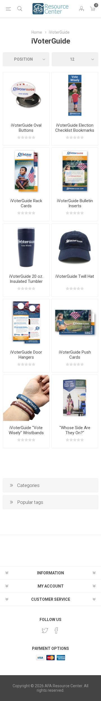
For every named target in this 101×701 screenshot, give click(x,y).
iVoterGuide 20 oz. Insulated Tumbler (26, 279)
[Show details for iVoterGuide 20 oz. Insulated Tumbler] (26, 247)
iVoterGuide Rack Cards (26, 203)
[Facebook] (56, 630)
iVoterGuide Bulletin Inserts (75, 203)
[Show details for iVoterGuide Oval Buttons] (26, 95)
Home (36, 32)
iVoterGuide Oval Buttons (26, 128)
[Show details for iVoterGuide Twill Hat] (75, 247)
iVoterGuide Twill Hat (75, 276)
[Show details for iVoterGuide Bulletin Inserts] (75, 171)
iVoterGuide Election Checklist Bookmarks (74, 128)
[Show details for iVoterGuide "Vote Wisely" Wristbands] (26, 398)
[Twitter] (44, 630)
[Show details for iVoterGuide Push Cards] (75, 322)
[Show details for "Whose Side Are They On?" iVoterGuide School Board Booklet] (75, 398)
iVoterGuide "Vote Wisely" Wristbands (26, 430)
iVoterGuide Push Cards (75, 355)
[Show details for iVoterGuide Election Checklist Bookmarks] (75, 95)
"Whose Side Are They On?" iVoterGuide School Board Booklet (75, 435)
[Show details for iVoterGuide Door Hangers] (26, 322)
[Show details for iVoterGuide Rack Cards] (26, 171)
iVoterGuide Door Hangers (26, 355)
